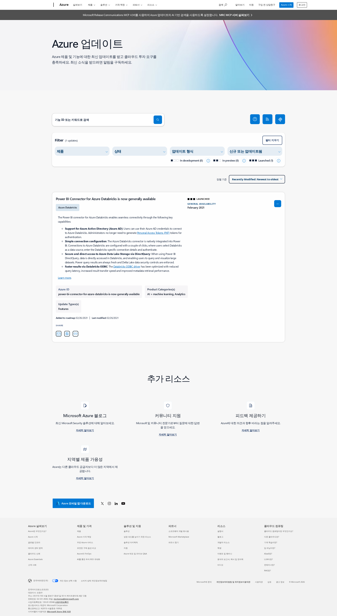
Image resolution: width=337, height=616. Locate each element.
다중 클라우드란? (271, 536)
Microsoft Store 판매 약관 (59, 611)
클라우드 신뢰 (34, 553)
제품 (90, 4)
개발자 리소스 (223, 542)
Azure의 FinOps (84, 553)
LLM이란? (268, 559)
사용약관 (259, 582)
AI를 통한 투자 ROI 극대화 (88, 559)
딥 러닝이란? (269, 548)
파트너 (136, 4)
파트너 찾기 (173, 542)
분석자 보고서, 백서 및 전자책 (230, 559)
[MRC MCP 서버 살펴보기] (280, 119)
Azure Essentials (35, 559)
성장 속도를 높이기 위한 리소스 (137, 536)
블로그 (220, 536)
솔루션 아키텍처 (131, 542)
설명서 (220, 531)
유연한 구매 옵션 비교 (86, 548)
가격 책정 (120, 4)
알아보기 (240, 4)
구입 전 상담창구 (266, 4)
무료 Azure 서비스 (85, 542)
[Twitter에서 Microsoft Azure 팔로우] (102, 503)
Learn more (64, 277)
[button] (255, 119)
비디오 (220, 565)
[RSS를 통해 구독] (267, 119)
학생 (219, 548)
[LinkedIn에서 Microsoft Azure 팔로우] (116, 503)
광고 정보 (280, 582)
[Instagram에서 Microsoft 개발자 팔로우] (109, 503)
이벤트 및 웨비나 (224, 553)
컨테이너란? (269, 565)
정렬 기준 (222, 179)
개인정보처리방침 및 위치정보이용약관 (233, 582)
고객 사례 (32, 565)
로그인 (302, 4)
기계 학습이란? (270, 542)
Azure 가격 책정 (84, 536)
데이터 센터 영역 (35, 548)
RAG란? (267, 570)
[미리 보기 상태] (244, 160)
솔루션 (103, 4)
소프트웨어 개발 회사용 (178, 531)
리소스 (150, 4)
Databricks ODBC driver (126, 266)
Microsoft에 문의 (204, 582)
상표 (269, 582)
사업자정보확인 (62, 602)
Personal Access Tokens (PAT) (153, 233)
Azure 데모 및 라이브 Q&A (135, 553)
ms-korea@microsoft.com (66, 599)
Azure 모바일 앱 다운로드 (76, 503)
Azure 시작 (286, 4)
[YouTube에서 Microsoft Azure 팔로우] (123, 503)
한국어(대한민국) (40, 580)
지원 (251, 4)
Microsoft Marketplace (178, 536)
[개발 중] (208, 160)
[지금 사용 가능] (278, 160)
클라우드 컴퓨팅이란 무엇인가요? (278, 531)
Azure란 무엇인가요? (37, 531)
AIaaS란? (268, 553)
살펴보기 (77, 4)
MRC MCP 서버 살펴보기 (234, 15)
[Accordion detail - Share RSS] (67, 334)
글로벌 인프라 (34, 542)
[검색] (158, 120)
